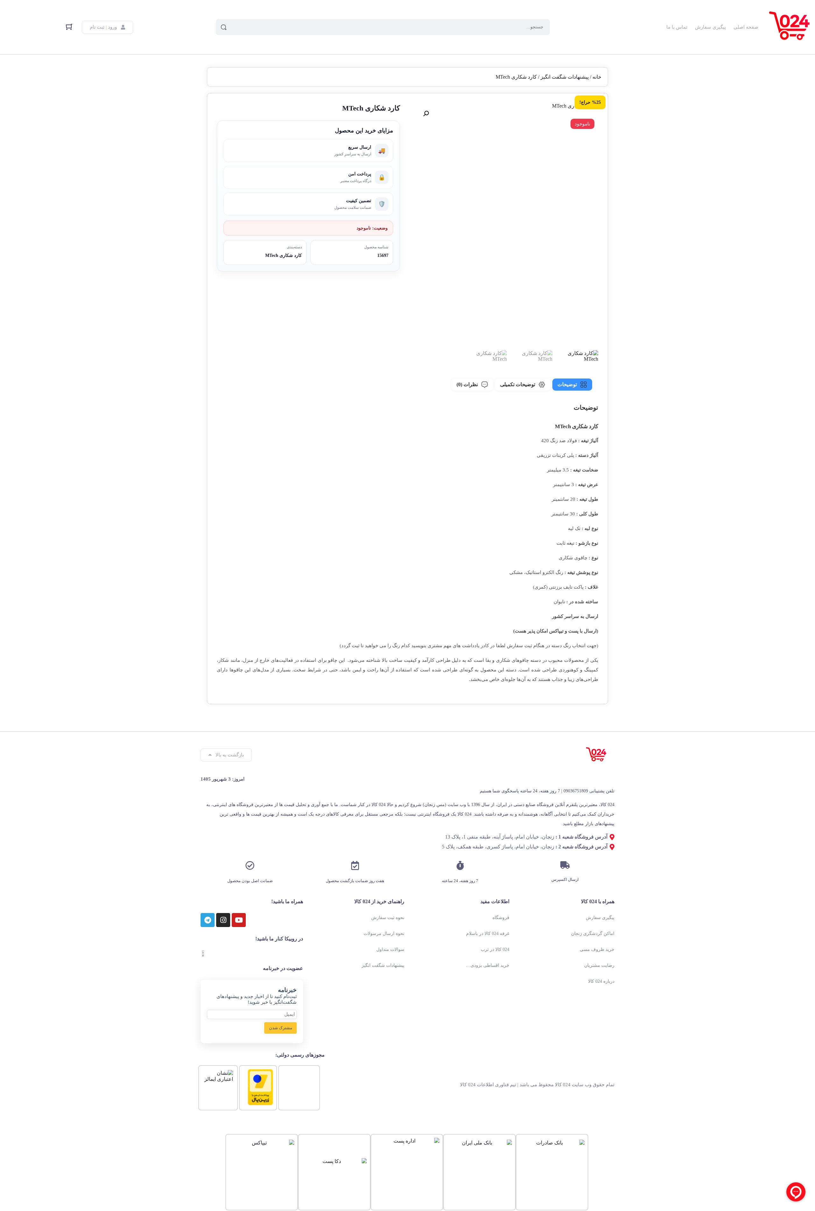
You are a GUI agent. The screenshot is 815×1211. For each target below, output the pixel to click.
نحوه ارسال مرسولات (384, 933)
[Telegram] (208, 920)
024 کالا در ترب (495, 949)
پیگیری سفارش (710, 27)
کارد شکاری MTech (283, 255)
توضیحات (567, 384)
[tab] (572, 385)
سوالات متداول (390, 949)
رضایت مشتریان (599, 965)
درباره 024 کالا (601, 981)
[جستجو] (224, 27)
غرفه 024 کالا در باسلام (487, 933)
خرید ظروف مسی (597, 949)
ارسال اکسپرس (565, 879)
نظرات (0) (467, 384)
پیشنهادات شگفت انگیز (565, 77)
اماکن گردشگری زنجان (592, 933)
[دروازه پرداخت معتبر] (260, 1103)
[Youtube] (239, 920)
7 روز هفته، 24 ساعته (460, 880)
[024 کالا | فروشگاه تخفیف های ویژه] (790, 27)
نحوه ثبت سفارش (387, 917)
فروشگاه (501, 917)
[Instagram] (223, 920)
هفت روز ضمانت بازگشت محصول (355, 880)
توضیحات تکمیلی (517, 384)
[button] (426, 113)
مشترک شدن (280, 1027)
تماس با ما (676, 27)
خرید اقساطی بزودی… (487, 965)
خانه (596, 77)
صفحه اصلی (746, 27)
